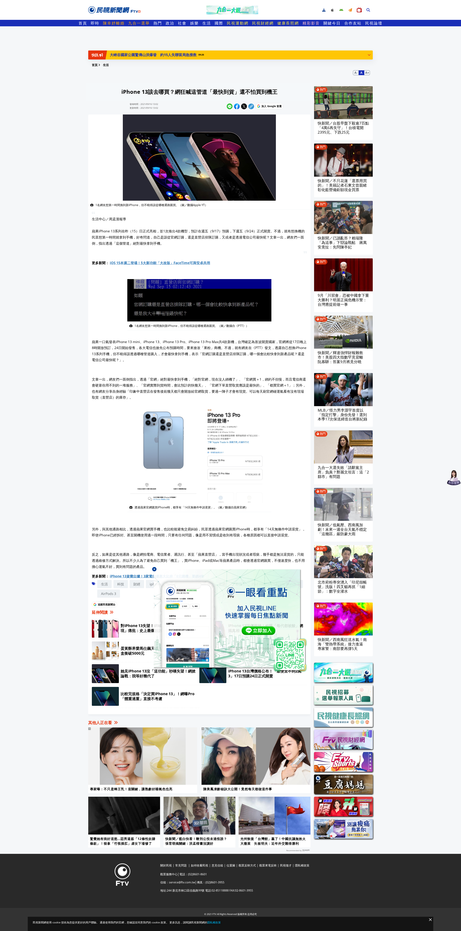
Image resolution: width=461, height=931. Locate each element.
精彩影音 (311, 23)
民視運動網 (238, 23)
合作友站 (353, 23)
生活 (206, 23)
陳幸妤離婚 (114, 23)
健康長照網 (288, 23)
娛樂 (194, 23)
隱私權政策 (214, 922)
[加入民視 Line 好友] (230, 620)
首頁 (83, 23)
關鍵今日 (332, 23)
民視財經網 (263, 23)
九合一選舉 (139, 23)
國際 (219, 23)
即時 (95, 23)
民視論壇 (373, 23)
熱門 (157, 23)
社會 (182, 23)
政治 (170, 23)
